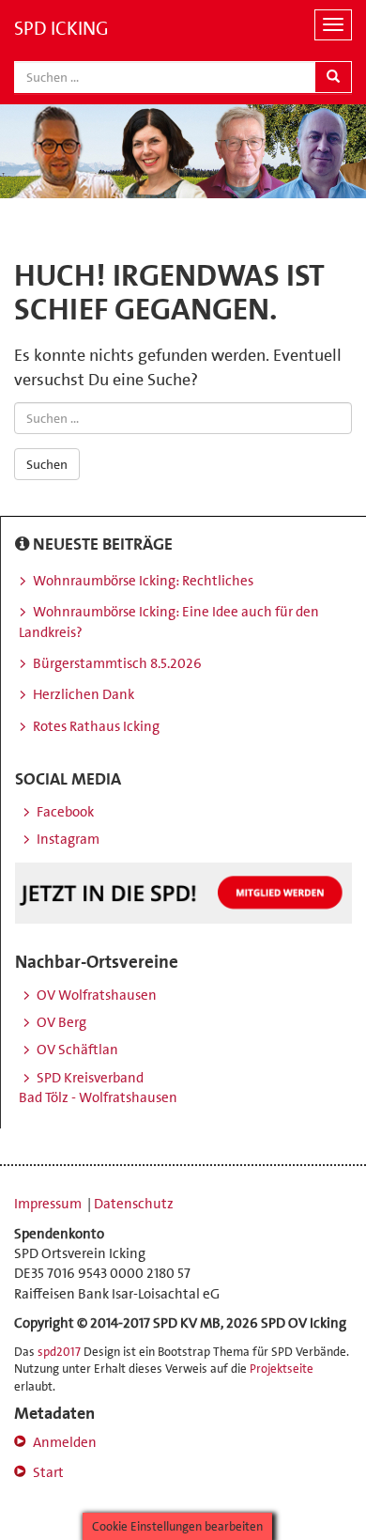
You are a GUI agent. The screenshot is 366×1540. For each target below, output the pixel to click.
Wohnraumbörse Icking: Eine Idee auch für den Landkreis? (169, 621)
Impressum (49, 1203)
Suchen (47, 464)
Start (48, 1472)
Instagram (68, 839)
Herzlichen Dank (83, 694)
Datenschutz (134, 1203)
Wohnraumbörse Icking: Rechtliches (143, 580)
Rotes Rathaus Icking (96, 726)
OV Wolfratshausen (97, 995)
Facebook (65, 811)
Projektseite (281, 1369)
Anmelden (65, 1442)
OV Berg (61, 1022)
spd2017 (59, 1352)
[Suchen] (333, 77)
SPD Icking (61, 28)
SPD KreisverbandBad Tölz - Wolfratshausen (98, 1087)
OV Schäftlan (77, 1049)
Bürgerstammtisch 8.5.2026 (117, 663)
